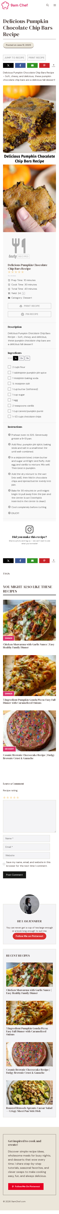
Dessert (9, 749)
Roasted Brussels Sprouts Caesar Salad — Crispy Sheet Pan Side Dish (29, 1109)
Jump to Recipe (14, 57)
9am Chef (19, 5)
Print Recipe (36, 57)
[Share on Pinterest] (44, 65)
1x (16, 358)
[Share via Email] (32, 65)
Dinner (8, 638)
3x (27, 358)
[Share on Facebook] (20, 65)
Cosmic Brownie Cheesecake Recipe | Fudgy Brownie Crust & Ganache (29, 756)
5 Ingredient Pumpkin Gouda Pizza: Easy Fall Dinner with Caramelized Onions (29, 701)
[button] (47, 5)
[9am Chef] (5, 5)
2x (21, 358)
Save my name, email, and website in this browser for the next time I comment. (28, 864)
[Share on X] (8, 65)
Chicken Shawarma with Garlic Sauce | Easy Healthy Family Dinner (28, 646)
